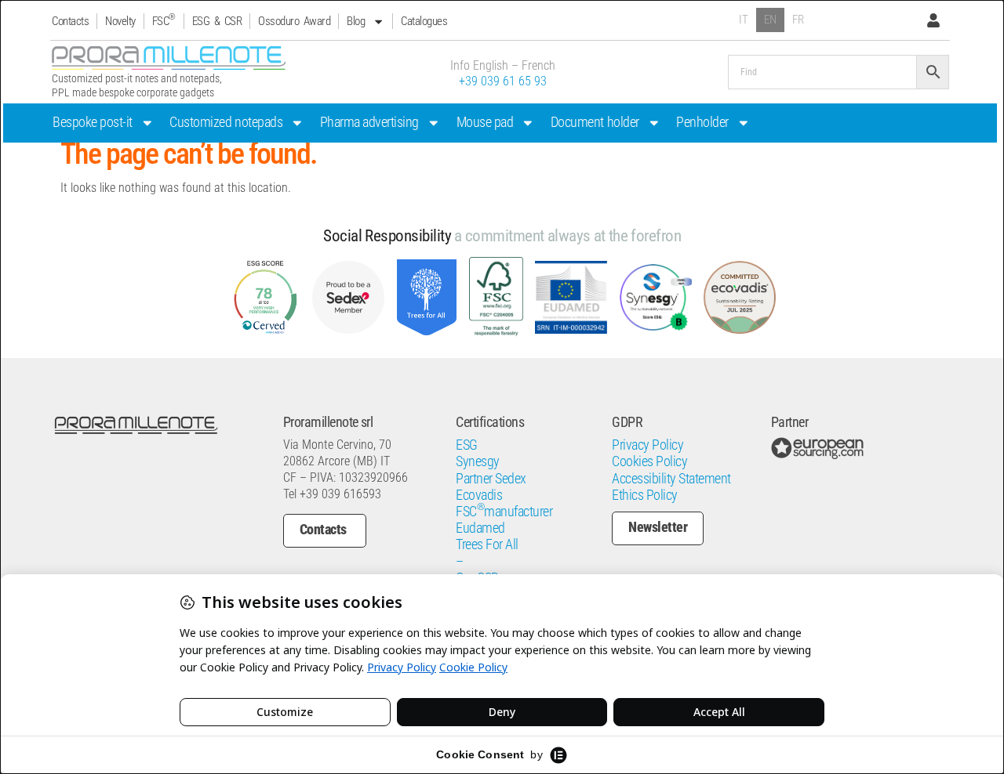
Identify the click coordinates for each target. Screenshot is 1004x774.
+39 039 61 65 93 (503, 81)
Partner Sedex (491, 478)
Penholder (702, 122)
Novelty (120, 21)
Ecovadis (479, 495)
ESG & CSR (217, 21)
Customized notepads (225, 122)
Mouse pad (485, 122)
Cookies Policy (649, 461)
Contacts (70, 21)
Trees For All (487, 544)
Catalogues (424, 21)
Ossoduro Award (294, 21)
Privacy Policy (647, 445)
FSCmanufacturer (504, 511)
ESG (467, 445)
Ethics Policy (645, 495)
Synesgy (478, 461)
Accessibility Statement (671, 478)
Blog (356, 21)
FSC (164, 20)
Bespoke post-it (93, 122)
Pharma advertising (369, 122)
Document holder (595, 122)
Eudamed (480, 528)
